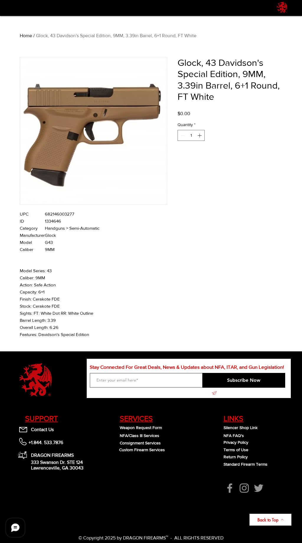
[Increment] (200, 135)
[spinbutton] (191, 135)
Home (26, 35)
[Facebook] (230, 488)
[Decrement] (182, 135)
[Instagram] (244, 488)
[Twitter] (258, 488)
